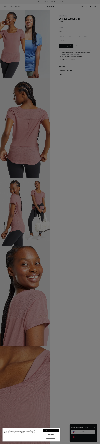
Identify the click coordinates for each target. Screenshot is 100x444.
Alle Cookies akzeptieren (51, 430)
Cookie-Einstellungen (50, 438)
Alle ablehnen (51, 434)
